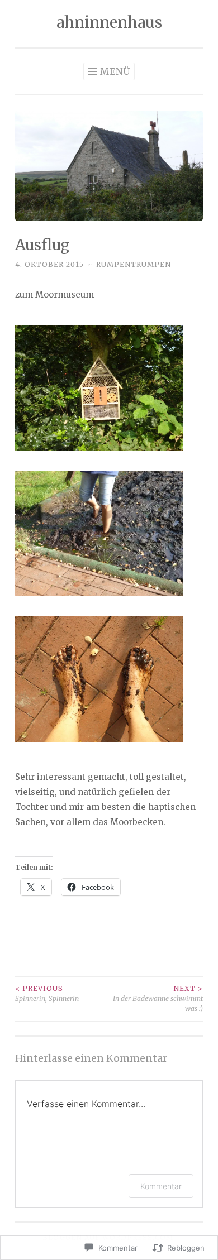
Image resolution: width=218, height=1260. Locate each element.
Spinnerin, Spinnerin (47, 993)
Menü (115, 71)
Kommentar (161, 1186)
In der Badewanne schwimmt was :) (158, 998)
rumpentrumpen (133, 264)
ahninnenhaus (109, 22)
